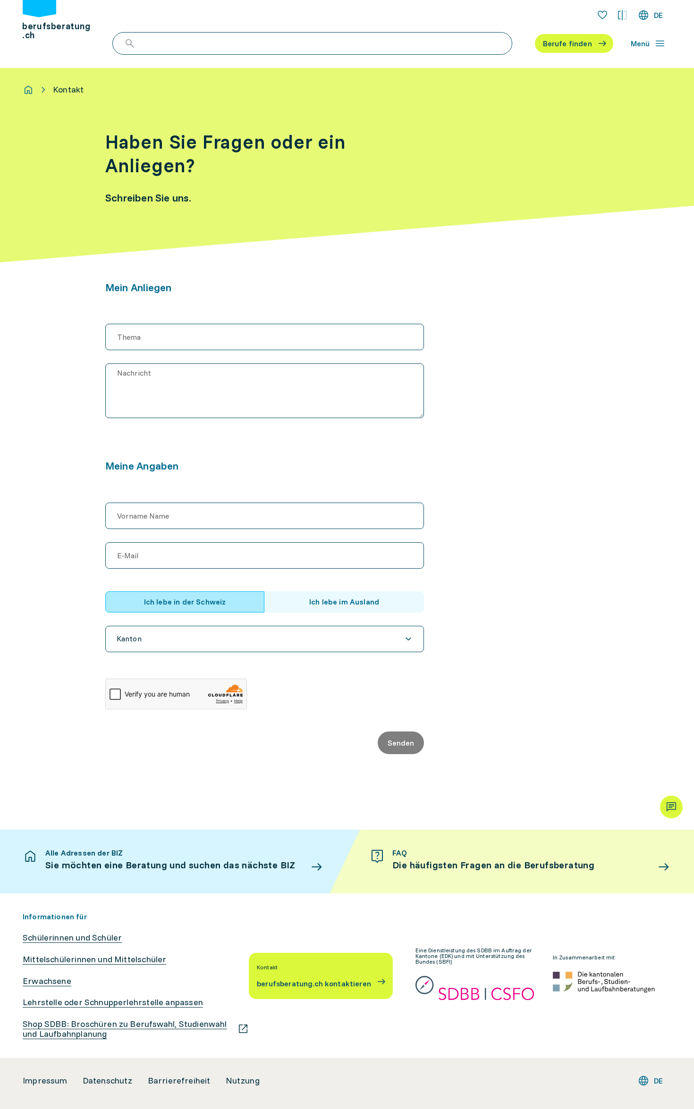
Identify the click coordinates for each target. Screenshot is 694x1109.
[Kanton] (264, 639)
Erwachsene (47, 981)
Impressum (45, 1080)
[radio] (185, 602)
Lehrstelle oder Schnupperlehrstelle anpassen (113, 1002)
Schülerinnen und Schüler (72, 938)
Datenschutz (108, 1080)
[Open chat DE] (671, 807)
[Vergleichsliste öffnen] (622, 15)
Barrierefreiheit (179, 1080)
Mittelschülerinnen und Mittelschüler (94, 959)
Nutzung (243, 1080)
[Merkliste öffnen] (602, 15)
